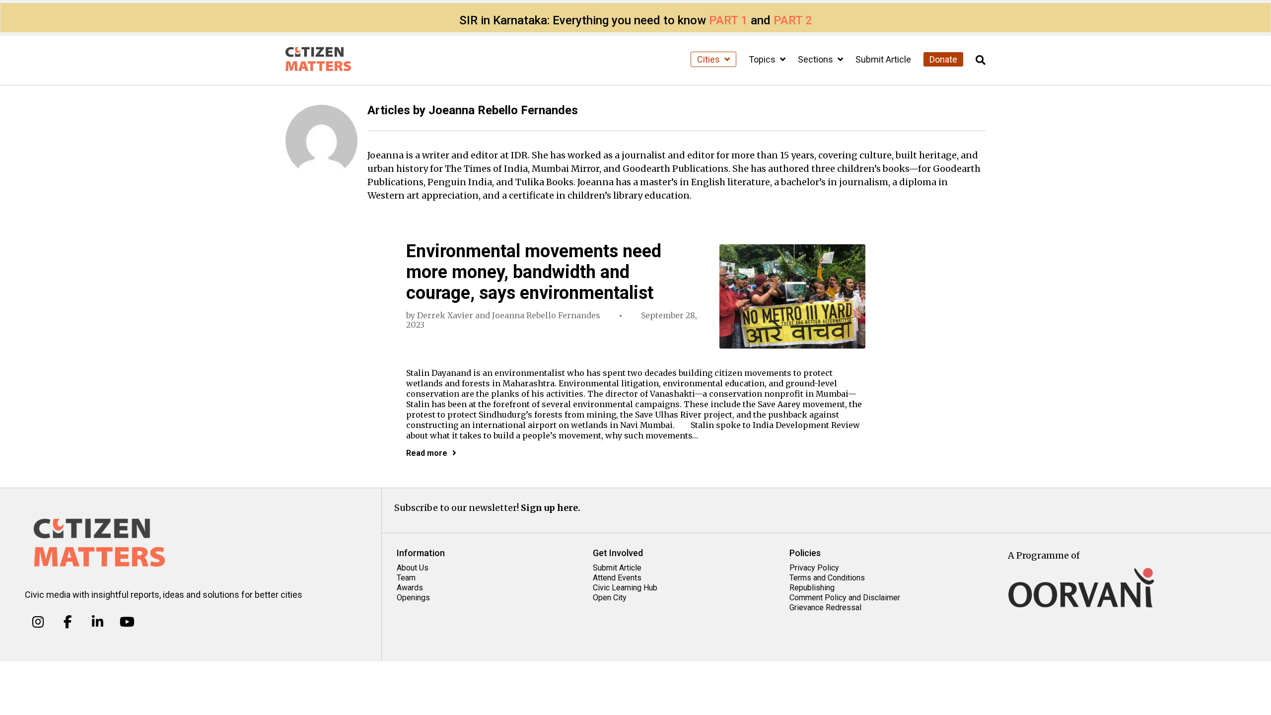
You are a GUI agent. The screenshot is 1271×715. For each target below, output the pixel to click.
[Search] (981, 60)
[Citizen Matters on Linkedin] (97, 622)
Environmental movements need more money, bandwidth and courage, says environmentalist (533, 272)
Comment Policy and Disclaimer (844, 597)
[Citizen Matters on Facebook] (68, 622)
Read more (426, 453)
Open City (610, 597)
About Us (412, 567)
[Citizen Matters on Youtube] (127, 622)
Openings (413, 597)
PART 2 (793, 20)
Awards (410, 587)
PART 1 (728, 20)
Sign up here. (550, 507)
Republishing (812, 587)
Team (406, 577)
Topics (763, 59)
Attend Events (617, 577)
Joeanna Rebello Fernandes (546, 315)
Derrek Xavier (445, 315)
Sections (816, 59)
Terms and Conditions (827, 577)
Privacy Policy (814, 567)
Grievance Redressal (825, 607)
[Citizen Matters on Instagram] (38, 622)
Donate (943, 59)
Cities (709, 59)
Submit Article (883, 59)
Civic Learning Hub (625, 587)
